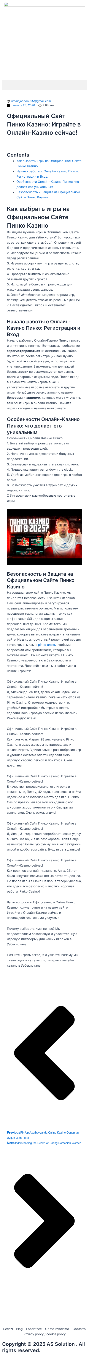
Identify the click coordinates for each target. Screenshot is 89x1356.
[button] (44, 85)
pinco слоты (47, 645)
